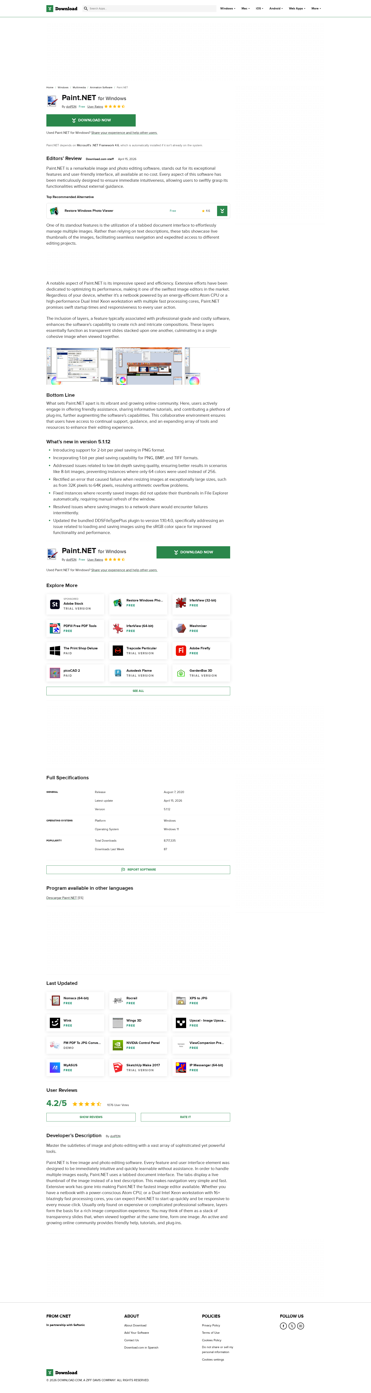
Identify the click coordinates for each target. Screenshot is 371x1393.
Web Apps (296, 8)
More (315, 8)
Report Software (142, 869)
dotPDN (115, 1136)
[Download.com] (61, 8)
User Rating (95, 106)
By (69, 106)
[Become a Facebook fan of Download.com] (283, 1326)
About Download (135, 1325)
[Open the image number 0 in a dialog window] (79, 366)
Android (274, 8)
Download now (94, 120)
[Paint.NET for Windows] (52, 101)
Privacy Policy (211, 1325)
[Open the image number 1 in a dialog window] (149, 366)
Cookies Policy (211, 1340)
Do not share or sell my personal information (217, 1349)
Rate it (185, 1117)
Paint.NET (94, 97)
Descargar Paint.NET (61, 898)
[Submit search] (85, 8)
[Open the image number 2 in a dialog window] (218, 366)
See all (138, 691)
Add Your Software (136, 1333)
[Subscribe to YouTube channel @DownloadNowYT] (300, 1326)
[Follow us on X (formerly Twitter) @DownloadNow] (292, 1326)
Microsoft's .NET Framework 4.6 (98, 145)
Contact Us (131, 1340)
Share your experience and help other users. (124, 133)
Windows (226, 8)
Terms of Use (211, 1333)
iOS (258, 8)
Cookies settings (213, 1359)
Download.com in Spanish (141, 1347)
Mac (244, 8)
